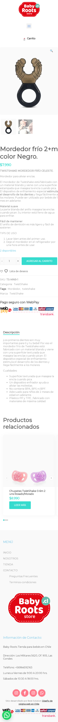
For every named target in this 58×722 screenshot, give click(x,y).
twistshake (28, 288)
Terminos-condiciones (22, 582)
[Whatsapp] (42, 693)
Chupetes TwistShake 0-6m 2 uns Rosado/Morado (27, 492)
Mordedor (14, 288)
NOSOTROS (10, 558)
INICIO (7, 552)
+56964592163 (23, 667)
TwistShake (21, 284)
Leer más (20, 505)
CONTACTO (10, 570)
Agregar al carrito (39, 261)
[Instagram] (16, 693)
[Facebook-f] (25, 693)
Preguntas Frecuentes (23, 576)
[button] (29, 26)
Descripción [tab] (11, 332)
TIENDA (8, 564)
